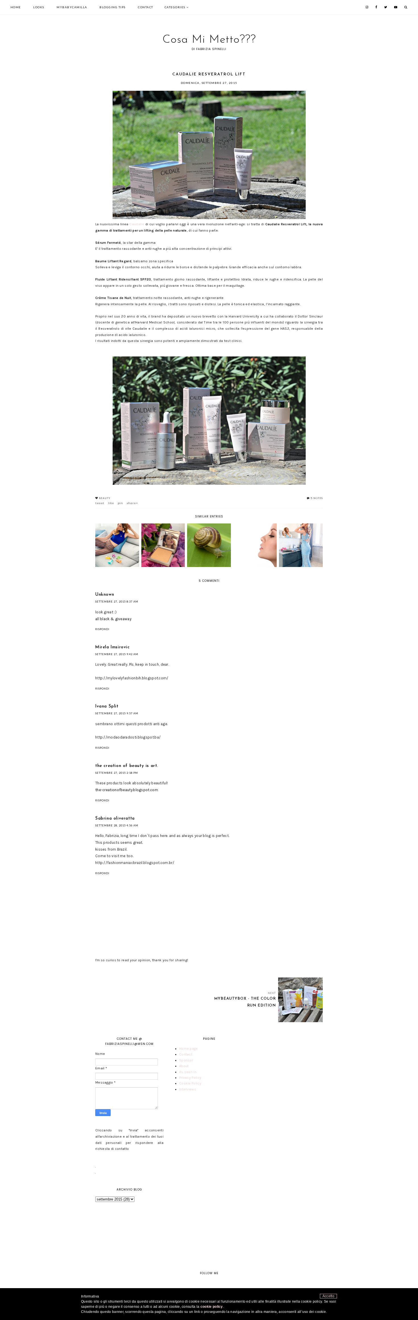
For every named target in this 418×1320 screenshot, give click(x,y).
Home (16, 7)
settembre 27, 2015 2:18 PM (116, 772)
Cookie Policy (190, 1083)
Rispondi (102, 629)
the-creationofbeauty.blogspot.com (126, 790)
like (111, 503)
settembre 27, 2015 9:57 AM (116, 713)
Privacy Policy (190, 1078)
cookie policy (211, 1307)
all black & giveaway (113, 619)
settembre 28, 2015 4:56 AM (116, 825)
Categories (175, 7)
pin (120, 503)
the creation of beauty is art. (126, 766)
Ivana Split (107, 706)
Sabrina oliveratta (115, 818)
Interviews (187, 1089)
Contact (145, 7)
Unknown (104, 595)
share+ (132, 503)
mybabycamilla (72, 7)
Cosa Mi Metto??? (209, 40)
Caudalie (136, 224)
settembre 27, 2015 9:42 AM (116, 654)
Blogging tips (113, 7)
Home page (188, 1049)
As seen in (187, 1072)
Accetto (328, 1296)
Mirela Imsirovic (112, 647)
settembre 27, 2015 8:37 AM (116, 601)
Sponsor (186, 1060)
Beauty (104, 498)
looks (38, 7)
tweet (99, 503)
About (184, 1066)
